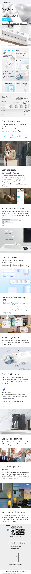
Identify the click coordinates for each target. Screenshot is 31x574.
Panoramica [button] (6, 2)
